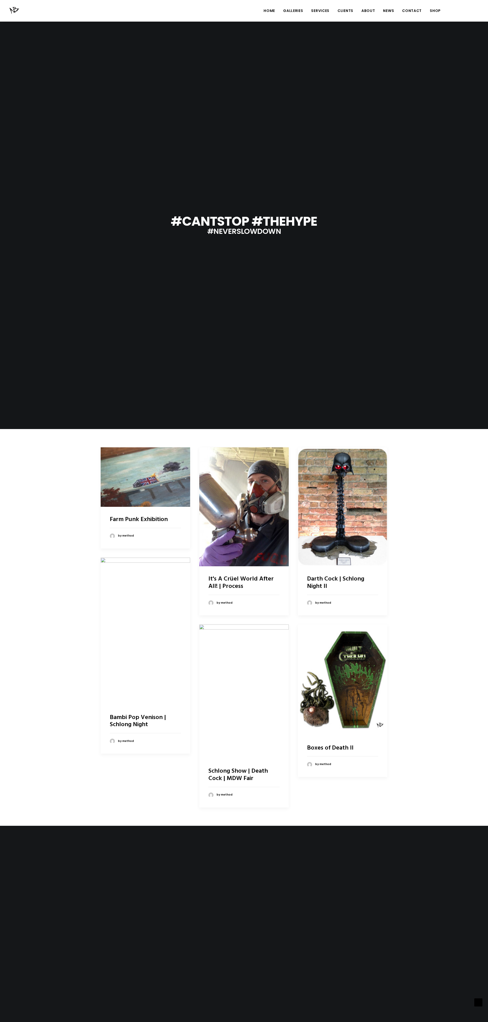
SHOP (435, 10)
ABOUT (368, 10)
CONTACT (412, 10)
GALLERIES (293, 10)
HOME (269, 10)
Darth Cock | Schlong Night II (335, 582)
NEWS (388, 10)
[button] (453, 10)
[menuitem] (269, 10)
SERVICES (320, 10)
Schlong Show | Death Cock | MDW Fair (238, 774)
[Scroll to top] (478, 1002)
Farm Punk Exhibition (139, 519)
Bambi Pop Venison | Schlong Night (138, 721)
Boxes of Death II (330, 748)
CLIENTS (345, 10)
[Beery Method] (14, 10)
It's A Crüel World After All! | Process (241, 582)
